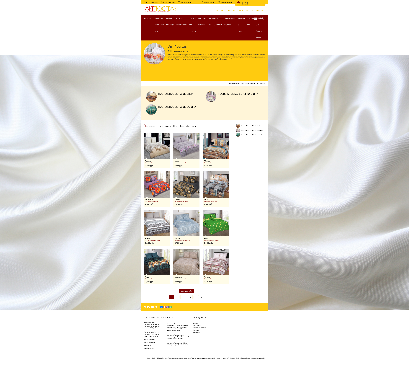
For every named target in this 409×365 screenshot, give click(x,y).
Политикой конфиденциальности (202, 358)
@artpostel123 (149, 348)
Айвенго (207, 161)
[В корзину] (147, 145)
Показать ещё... (186, 291)
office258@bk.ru (149, 339)
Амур (147, 277)
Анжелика (178, 277)
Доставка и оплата (199, 328)
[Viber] (167, 307)
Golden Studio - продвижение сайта (253, 358)
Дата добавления (187, 126)
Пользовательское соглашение (179, 358)
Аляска (147, 238)
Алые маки (149, 200)
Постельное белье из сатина (177, 106)
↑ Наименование (164, 126)
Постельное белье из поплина (238, 93)
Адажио (148, 161)
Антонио (207, 277)
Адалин (177, 161)
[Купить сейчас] (147, 138)
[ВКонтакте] (161, 307)
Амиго (206, 238)
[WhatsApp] (170, 307)
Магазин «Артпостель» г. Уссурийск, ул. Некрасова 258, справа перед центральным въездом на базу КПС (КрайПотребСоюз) (177, 327)
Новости (196, 330)
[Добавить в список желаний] (147, 152)
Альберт (177, 200)
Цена (175, 126)
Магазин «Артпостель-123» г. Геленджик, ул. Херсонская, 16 (177, 344)
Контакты (196, 332)
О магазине (197, 325)
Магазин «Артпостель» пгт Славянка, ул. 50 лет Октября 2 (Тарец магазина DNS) (178, 336)
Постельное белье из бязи (175, 93)
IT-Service (231, 358)
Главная (195, 323)
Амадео (177, 238)
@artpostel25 (148, 345)
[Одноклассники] (164, 307)
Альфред (207, 200)
